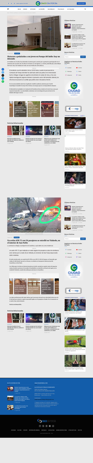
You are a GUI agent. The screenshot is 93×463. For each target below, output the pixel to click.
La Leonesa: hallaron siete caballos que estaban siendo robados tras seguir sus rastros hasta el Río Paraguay (79, 36)
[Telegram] (3, 78)
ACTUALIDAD (70, 9)
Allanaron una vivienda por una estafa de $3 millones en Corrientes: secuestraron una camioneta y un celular (52, 141)
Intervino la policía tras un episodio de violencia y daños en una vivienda (15, 140)
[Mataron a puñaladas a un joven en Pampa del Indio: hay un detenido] (34, 33)
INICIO (19, 9)
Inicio (8, 12)
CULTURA (19, 430)
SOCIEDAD (13, 430)
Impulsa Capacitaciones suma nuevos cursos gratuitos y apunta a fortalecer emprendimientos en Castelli (78, 27)
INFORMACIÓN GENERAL (34, 430)
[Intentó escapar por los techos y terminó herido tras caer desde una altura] (34, 130)
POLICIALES (61, 9)
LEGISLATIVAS (51, 430)
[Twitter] (3, 72)
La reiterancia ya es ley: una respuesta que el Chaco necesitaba (78, 45)
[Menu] (8, 9)
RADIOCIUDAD (81, 3)
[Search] (85, 9)
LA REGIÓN (41, 9)
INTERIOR (32, 9)
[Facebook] (3, 69)
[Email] (3, 75)
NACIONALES (51, 9)
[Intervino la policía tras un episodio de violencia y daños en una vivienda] (15, 130)
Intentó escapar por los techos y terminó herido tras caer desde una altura (34, 140)
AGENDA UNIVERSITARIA (61, 430)
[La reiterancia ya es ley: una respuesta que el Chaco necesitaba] (67, 45)
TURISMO (25, 430)
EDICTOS (80, 430)
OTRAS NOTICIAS (72, 430)
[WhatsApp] (3, 81)
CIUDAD (25, 9)
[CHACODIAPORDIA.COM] (46, 3)
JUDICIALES (44, 430)
